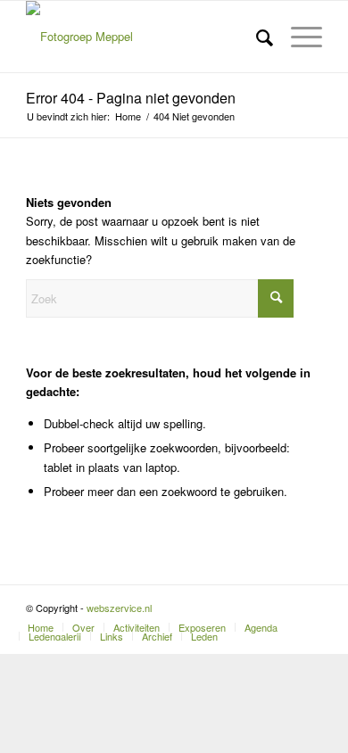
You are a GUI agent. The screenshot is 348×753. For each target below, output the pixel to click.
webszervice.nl (120, 607)
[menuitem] (255, 36)
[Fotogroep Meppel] (144, 36)
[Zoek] (255, 36)
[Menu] (297, 36)
